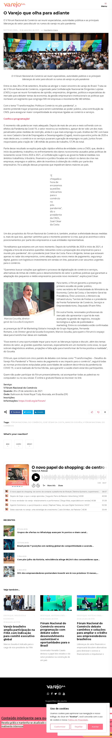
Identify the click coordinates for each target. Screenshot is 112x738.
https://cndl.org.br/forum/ (32, 400)
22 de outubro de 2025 (49, 619)
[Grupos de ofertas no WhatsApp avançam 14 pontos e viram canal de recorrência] (9, 531)
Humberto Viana (51, 30)
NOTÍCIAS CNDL (11, 30)
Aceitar (95, 726)
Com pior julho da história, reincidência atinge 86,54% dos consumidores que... (58, 559)
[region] (76, 718)
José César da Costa (53, 422)
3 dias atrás (21, 556)
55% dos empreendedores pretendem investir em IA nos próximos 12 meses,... (57, 573)
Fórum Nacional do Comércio (26, 422)
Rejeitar (78, 726)
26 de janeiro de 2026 (12, 622)
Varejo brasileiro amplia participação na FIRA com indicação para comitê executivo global (19, 633)
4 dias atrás (21, 570)
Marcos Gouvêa (73, 422)
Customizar (59, 726)
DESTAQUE (9, 615)
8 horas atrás (22, 529)
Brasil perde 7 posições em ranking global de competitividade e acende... (55, 546)
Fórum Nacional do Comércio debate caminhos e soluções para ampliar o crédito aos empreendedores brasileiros (92, 631)
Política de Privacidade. (78, 720)
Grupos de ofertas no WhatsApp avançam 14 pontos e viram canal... (52, 532)
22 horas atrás (23, 543)
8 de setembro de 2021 (29, 30)
